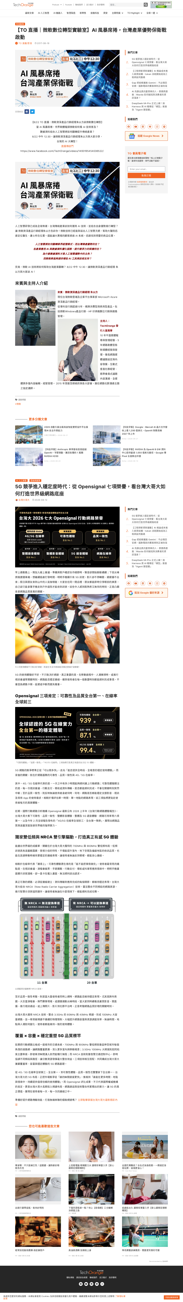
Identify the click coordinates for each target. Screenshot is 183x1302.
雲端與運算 (35, 480)
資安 (105, 13)
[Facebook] (81, 1284)
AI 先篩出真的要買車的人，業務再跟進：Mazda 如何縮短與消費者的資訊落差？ (150, 94)
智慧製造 (71, 13)
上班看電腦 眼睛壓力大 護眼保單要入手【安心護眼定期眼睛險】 (91, 1166)
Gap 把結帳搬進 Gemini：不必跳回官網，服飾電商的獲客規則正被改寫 (149, 84)
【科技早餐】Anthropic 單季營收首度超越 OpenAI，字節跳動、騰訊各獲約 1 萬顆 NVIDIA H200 (65, 452)
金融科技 (94, 13)
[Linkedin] (91, 1284)
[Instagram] (102, 1284)
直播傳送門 (67, 146)
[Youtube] (86, 1284)
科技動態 (20, 24)
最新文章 (29, 13)
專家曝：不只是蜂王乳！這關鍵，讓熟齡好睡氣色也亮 (37, 1166)
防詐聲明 (100, 5)
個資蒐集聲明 (142, 182)
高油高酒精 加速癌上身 (80, 1250)
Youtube (68, 5)
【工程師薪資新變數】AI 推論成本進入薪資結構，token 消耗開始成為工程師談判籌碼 (150, 74)
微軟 (19, 404)
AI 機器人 (57, 13)
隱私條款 (70, 1277)
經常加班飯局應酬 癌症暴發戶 (29, 1250)
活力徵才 (90, 5)
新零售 (83, 13)
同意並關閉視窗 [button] (171, 1297)
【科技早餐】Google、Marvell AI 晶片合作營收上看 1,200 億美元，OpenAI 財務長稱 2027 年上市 (144, 430)
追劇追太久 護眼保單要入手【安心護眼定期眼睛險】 (144, 1209)
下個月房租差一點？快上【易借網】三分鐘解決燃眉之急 (91, 1209)
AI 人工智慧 (43, 13)
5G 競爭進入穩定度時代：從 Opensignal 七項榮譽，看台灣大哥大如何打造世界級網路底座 (149, 62)
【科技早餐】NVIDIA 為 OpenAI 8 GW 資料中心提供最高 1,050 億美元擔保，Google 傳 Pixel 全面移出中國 (144, 452)
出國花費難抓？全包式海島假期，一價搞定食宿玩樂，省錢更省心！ (144, 1166)
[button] (27, 111)
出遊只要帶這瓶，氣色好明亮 (29, 1207)
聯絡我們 (79, 5)
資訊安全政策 (81, 1277)
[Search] (146, 5)
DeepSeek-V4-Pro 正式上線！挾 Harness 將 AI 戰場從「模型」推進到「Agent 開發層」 (149, 106)
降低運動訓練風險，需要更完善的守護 (141, 1250)
